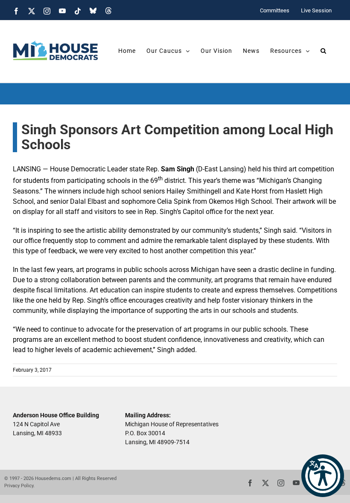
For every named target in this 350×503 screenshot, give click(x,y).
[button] (322, 475)
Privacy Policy (18, 486)
